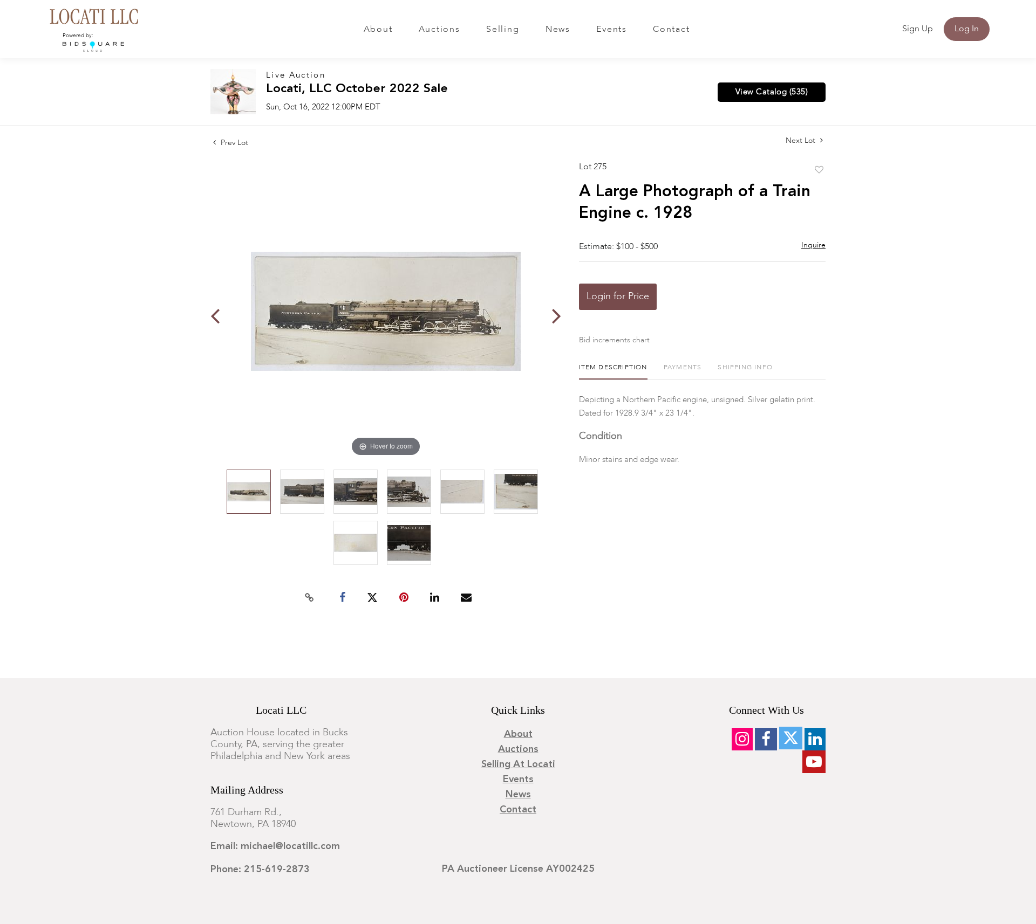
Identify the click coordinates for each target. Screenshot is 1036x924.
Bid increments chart (614, 340)
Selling (502, 29)
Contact (671, 29)
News (558, 29)
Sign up (917, 29)
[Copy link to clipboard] (309, 597)
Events (611, 29)
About (378, 29)
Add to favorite (819, 170)
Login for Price (618, 296)
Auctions (439, 29)
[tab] (613, 372)
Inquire (813, 245)
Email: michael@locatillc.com (275, 846)
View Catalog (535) (771, 92)
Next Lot (801, 140)
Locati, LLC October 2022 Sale (357, 89)
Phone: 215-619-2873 (260, 869)
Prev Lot (233, 143)
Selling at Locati (518, 764)
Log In (967, 29)
